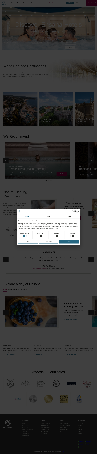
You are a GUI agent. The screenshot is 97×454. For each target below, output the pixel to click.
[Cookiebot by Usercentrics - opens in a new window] (72, 211)
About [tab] (69, 216)
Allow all (69, 241)
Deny (28, 241)
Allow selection (48, 241)
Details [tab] (48, 216)
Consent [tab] (27, 216)
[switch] (40, 236)
